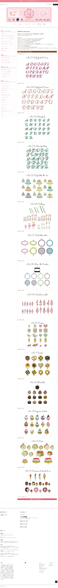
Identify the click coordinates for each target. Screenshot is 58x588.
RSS (40, 572)
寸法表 (43, 38)
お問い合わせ (51, 565)
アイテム (56, 4)
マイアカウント (51, 562)
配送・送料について (42, 565)
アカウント (50, 4)
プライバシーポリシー (42, 569)
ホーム (40, 562)
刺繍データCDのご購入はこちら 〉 (37, 499)
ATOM (42, 572)
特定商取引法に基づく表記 (43, 568)
